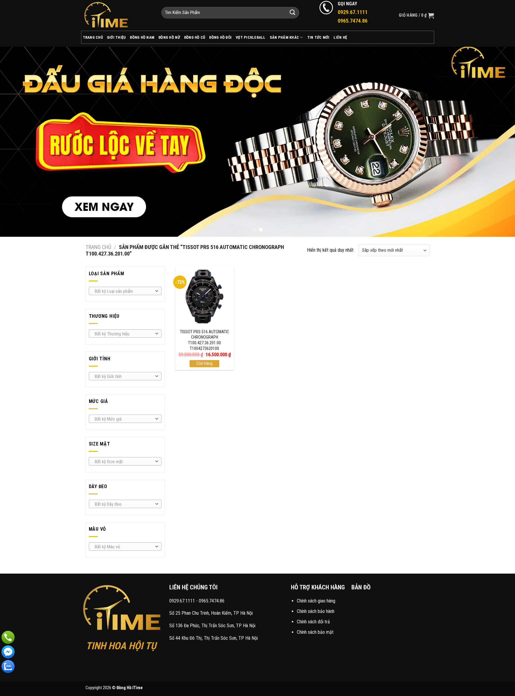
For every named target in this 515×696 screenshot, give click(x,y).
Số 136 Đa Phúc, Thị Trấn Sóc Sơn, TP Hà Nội (212, 625)
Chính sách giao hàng (316, 601)
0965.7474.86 (211, 601)
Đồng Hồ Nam (142, 37)
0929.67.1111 (182, 601)
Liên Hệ (340, 37)
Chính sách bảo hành (315, 611)
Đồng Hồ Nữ (169, 37)
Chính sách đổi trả (313, 622)
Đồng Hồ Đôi (220, 37)
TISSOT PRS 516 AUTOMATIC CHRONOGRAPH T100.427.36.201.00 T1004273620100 (204, 340)
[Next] (497, 142)
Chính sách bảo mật (315, 632)
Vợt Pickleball (251, 37)
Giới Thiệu (116, 37)
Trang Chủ (93, 37)
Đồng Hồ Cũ (194, 37)
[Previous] (18, 142)
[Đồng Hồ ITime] (116, 15)
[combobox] (125, 291)
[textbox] (123, 291)
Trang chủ (98, 247)
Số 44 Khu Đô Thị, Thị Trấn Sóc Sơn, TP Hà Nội (213, 638)
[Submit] (293, 12)
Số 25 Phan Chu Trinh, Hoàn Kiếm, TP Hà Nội (211, 613)
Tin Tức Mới (318, 37)
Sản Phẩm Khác (284, 37)
